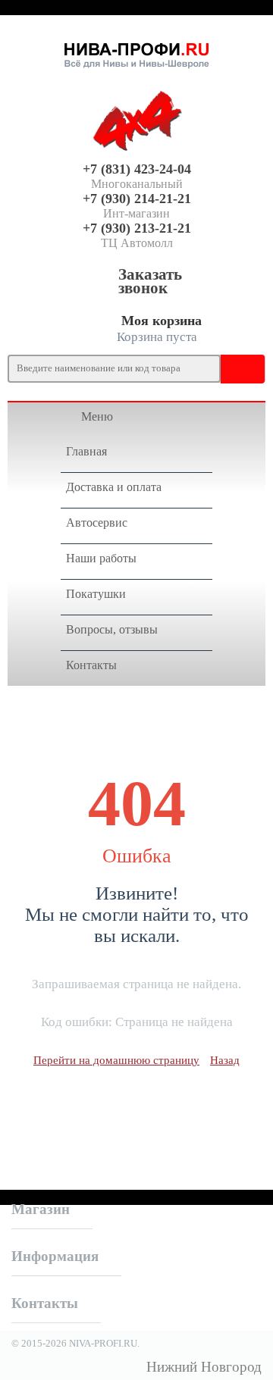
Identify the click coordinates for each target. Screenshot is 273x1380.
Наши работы (101, 558)
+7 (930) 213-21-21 (137, 228)
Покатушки (96, 593)
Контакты (91, 665)
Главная (86, 451)
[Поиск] (235, 368)
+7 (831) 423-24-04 (137, 169)
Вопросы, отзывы (112, 629)
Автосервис (96, 522)
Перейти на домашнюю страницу (116, 1060)
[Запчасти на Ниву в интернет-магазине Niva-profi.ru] (136, 52)
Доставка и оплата (114, 486)
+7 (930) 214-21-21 (137, 198)
